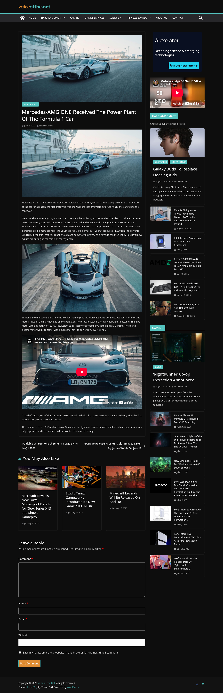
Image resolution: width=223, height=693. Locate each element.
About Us (161, 17)
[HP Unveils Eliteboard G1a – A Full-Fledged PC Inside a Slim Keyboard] (160, 289)
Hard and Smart (51, 17)
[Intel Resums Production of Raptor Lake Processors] (160, 244)
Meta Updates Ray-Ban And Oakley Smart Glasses (186, 308)
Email (22, 619)
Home (32, 17)
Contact (177, 17)
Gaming (75, 17)
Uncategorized (30, 104)
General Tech (160, 162)
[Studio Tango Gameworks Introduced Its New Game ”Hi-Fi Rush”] (81, 468)
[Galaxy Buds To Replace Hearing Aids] (177, 142)
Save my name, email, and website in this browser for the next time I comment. (71, 652)
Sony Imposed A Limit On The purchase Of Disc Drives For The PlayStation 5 (187, 514)
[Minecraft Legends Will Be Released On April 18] (125, 468)
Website (23, 635)
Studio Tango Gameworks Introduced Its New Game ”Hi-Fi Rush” (80, 499)
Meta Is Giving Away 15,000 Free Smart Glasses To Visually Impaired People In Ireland (185, 217)
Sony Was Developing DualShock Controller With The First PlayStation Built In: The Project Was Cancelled (187, 488)
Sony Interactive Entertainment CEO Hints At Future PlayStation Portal (187, 539)
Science (114, 17)
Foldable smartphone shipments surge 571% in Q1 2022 (50, 446)
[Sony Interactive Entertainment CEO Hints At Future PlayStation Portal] (160, 541)
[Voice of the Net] (22, 18)
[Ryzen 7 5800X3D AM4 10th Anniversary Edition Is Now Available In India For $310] (160, 266)
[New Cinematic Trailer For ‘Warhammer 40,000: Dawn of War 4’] (160, 466)
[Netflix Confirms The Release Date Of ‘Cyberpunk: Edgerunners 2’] (160, 566)
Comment (25, 559)
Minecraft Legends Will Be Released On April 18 (125, 497)
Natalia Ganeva (46, 125)
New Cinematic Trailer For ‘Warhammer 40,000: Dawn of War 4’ (187, 464)
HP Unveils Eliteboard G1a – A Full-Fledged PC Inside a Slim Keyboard (187, 287)
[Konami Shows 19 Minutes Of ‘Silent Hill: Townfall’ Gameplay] (160, 421)
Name (23, 603)
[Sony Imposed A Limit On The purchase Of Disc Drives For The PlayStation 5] (160, 517)
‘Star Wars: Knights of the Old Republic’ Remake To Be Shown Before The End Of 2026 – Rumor (188, 441)
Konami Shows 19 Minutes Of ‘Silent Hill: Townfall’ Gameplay (186, 419)
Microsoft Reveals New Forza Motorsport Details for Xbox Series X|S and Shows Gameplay (36, 506)
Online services (94, 17)
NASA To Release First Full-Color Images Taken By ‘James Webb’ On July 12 (112, 446)
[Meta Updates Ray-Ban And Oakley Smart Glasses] (160, 310)
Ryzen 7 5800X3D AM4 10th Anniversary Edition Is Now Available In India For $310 (187, 264)
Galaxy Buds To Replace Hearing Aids (175, 171)
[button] (63, 17)
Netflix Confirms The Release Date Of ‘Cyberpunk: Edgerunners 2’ (185, 563)
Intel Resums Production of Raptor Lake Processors (187, 241)
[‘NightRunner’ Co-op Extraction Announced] (177, 347)
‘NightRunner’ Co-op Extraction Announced (174, 377)
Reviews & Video (137, 17)
